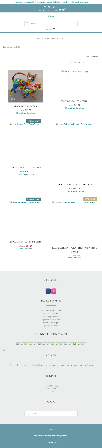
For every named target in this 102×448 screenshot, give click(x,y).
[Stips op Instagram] (53, 291)
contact (54, 365)
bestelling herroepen (51, 323)
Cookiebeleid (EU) (51, 442)
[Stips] (51, 16)
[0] (63, 10)
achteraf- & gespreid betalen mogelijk (53, 2)
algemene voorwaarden (51, 319)
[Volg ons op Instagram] (55, 7)
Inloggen (41, 10)
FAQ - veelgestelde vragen (51, 310)
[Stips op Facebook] (48, 291)
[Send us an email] (45, 7)
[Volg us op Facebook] (49, 7)
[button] (92, 56)
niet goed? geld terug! (79, 2)
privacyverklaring (51, 326)
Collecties (40, 38)
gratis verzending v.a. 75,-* (25, 2)
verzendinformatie (51, 313)
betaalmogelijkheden (51, 316)
